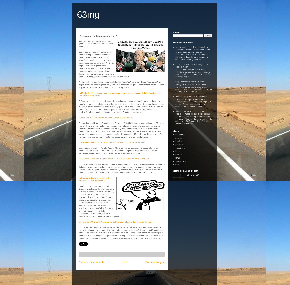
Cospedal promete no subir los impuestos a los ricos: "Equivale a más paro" (112, 142)
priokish (178, 154)
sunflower (179, 138)
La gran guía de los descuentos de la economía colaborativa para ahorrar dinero (193, 48)
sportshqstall (181, 161)
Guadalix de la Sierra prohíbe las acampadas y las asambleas (106, 118)
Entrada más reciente (91, 262)
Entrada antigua (155, 262)
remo (177, 158)
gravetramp (180, 148)
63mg (88, 14)
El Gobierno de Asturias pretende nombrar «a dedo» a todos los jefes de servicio (114, 159)
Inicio (125, 262)
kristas (178, 151)
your (177, 165)
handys (178, 141)
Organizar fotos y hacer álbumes (189, 82)
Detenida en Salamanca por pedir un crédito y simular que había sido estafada (193, 112)
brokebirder (180, 135)
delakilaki (179, 144)
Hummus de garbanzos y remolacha (191, 97)
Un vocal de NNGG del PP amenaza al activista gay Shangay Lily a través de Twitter (116, 222)
